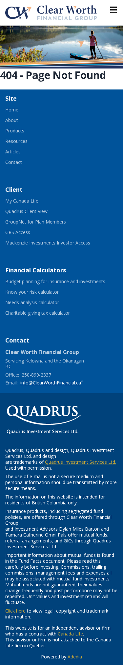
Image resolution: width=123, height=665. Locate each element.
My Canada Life (29, 201)
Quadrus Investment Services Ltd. (80, 462)
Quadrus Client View (34, 211)
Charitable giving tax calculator (45, 313)
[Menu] (113, 9)
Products (14, 130)
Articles (13, 151)
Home (11, 109)
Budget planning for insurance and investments (61, 281)
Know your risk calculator (40, 292)
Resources (16, 141)
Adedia (75, 657)
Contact (13, 162)
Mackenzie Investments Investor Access (55, 242)
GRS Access (25, 232)
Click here (15, 611)
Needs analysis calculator (40, 302)
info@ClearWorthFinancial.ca (50, 383)
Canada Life (70, 634)
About (11, 120)
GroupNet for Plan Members (43, 222)
